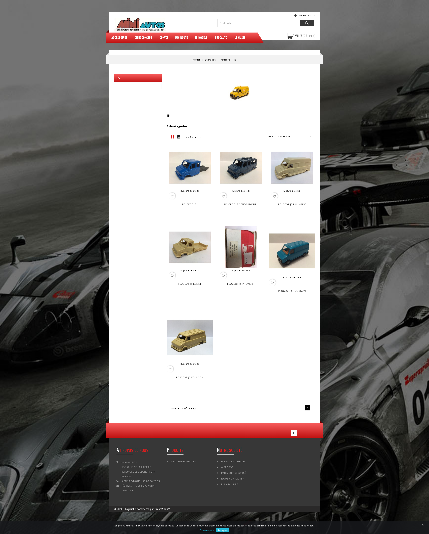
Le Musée (240, 38)
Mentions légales (233, 461)
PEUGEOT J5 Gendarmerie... (241, 204)
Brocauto (221, 38)
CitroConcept (143, 38)
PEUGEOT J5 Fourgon (292, 290)
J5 (118, 78)
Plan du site (229, 484)
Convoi (164, 38)
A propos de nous (132, 450)
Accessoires (119, 38)
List (178, 136)
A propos (227, 467)
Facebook (294, 433)
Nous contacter (232, 478)
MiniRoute (181, 38)
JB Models (201, 38)
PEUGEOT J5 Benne (190, 283)
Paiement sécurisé (233, 472)
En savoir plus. (207, 530)
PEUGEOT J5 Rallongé (292, 204)
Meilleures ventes (183, 461)
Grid (172, 136)
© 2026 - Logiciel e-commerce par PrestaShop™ (142, 509)
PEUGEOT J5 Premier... (241, 283)
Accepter (223, 530)
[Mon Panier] (290, 36)
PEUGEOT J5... (190, 204)
